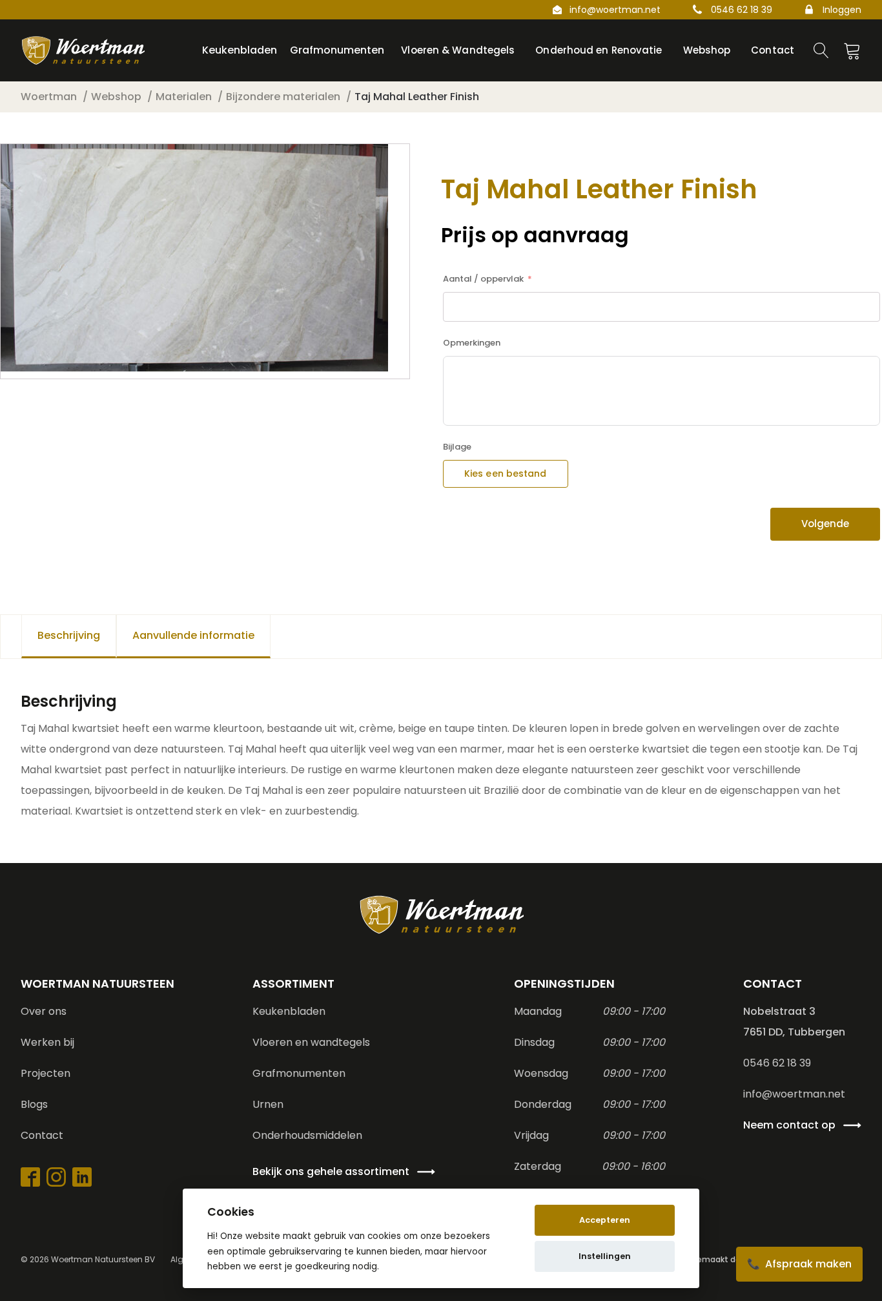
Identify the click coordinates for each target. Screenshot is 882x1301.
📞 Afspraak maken (799, 1263)
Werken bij (47, 1042)
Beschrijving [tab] (68, 635)
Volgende (825, 523)
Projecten (45, 1073)
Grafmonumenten (298, 1073)
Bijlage (457, 446)
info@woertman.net (615, 9)
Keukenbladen (288, 1011)
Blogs (34, 1104)
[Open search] (821, 50)
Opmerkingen (471, 342)
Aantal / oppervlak (483, 279)
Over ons (44, 1011)
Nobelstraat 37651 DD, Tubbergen (794, 1021)
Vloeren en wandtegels (311, 1042)
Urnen (267, 1104)
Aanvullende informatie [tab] (193, 635)
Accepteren (604, 1219)
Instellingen (605, 1256)
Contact (42, 1135)
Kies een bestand (505, 473)
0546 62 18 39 (741, 9)
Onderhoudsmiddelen (307, 1135)
